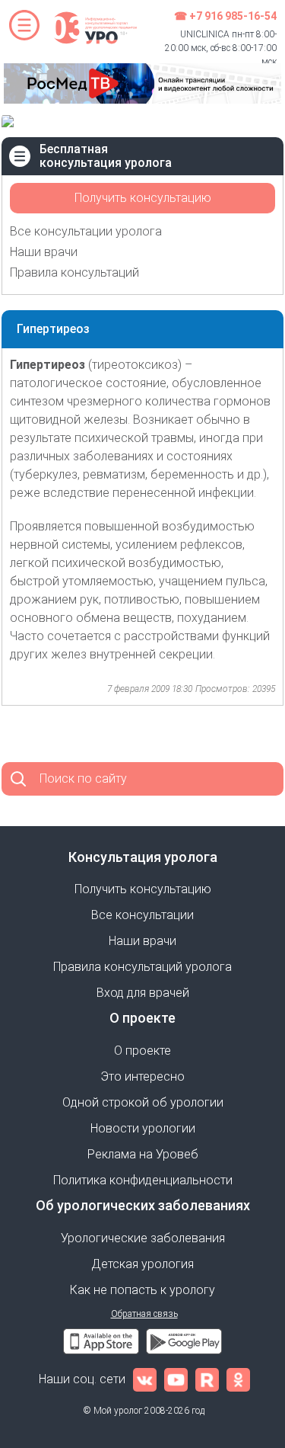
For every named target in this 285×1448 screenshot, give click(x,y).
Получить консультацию (142, 198)
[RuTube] (207, 1379)
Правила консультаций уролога (142, 966)
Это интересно (142, 1076)
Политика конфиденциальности (143, 1180)
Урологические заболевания (143, 1238)
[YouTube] (176, 1379)
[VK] (145, 1379)
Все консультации (142, 915)
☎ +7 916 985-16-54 (225, 16)
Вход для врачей (143, 992)
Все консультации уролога (86, 231)
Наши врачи (44, 251)
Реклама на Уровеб (142, 1154)
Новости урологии (142, 1128)
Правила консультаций (74, 272)
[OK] (238, 1379)
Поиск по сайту (83, 778)
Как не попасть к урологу (142, 1290)
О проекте (142, 1050)
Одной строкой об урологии (142, 1102)
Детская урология (142, 1264)
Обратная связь (144, 1314)
